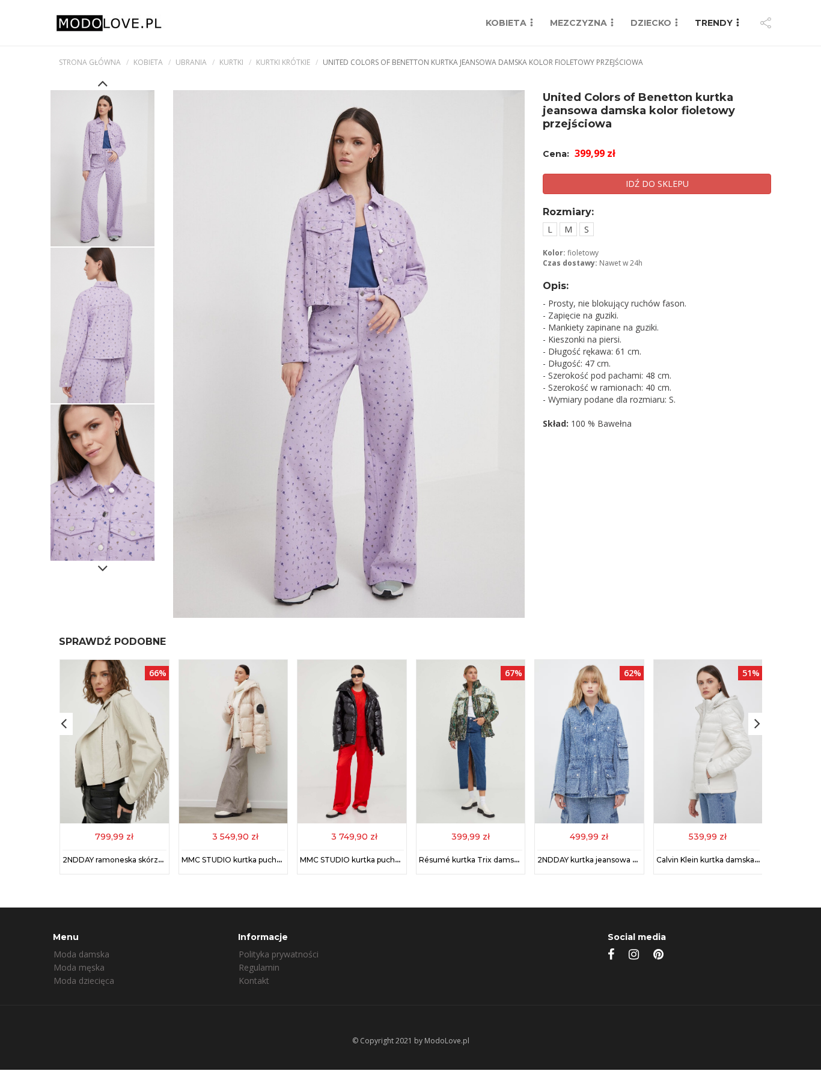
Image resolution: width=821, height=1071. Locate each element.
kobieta (148, 62)
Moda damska (81, 954)
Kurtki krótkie (283, 62)
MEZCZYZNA (578, 22)
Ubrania (191, 62)
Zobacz (114, 836)
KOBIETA (506, 22)
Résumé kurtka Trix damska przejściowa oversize (509, 859)
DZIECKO (650, 22)
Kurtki (231, 62)
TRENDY (714, 22)
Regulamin (259, 967)
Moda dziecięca (83, 980)
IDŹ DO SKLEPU (657, 183)
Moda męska (79, 967)
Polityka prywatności (279, 954)
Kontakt (254, 980)
